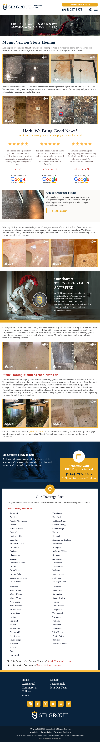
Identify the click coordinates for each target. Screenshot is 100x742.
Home (25, 679)
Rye (11, 651)
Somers (55, 602)
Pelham (13, 624)
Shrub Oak (57, 594)
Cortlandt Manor (17, 562)
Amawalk (14, 513)
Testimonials (57, 683)
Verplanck (56, 624)
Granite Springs (59, 524)
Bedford (13, 532)
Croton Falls (15, 574)
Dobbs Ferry (15, 581)
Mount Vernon (16, 598)
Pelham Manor (16, 628)
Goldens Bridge (59, 521)
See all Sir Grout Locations (49, 665)
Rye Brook (14, 655)
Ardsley (13, 517)
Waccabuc (56, 628)
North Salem (15, 613)
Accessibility (34, 732)
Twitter (45, 704)
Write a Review (90, 9)
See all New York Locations (59, 661)
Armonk (13, 524)
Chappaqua (15, 555)
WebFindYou (56, 738)
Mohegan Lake (59, 581)
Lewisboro (57, 562)
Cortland (13, 559)
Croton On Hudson (18, 578)
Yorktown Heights (60, 643)
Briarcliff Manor (17, 543)
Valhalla (56, 621)
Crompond (14, 566)
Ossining (14, 617)
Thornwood (57, 613)
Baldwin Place (16, 528)
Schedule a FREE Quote (80, 5)
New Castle (15, 602)
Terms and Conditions (62, 732)
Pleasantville (15, 632)
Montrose (14, 586)
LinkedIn (61, 704)
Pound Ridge (15, 640)
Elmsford (56, 517)
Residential (28, 683)
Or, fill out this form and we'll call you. (78, 478)
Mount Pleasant (17, 594)
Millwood (56, 578)
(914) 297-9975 (72, 9)
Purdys (13, 647)
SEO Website (44, 738)
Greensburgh (58, 528)
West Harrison (58, 632)
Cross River (15, 570)
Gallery (26, 691)
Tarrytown (57, 609)
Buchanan (14, 551)
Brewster (14, 540)
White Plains (58, 636)
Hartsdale (56, 536)
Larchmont (57, 559)
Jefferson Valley (59, 551)
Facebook (37, 704)
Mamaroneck (58, 574)
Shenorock (57, 590)
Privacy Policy (46, 732)
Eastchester (57, 513)
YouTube (53, 704)
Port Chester (15, 636)
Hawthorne (57, 543)
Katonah (56, 555)
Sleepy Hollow (59, 598)
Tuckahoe (56, 617)
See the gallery (59, 210)
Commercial (29, 687)
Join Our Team (58, 687)
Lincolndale (57, 566)
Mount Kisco (15, 590)
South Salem (58, 605)
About (25, 695)
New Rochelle (16, 605)
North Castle (15, 609)
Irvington (56, 547)
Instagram (30, 704)
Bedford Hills (16, 536)
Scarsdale (56, 586)
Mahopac (56, 570)
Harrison (56, 532)
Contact (54, 679)
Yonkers (56, 640)
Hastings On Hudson (61, 540)
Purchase (14, 643)
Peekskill (14, 621)
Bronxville (14, 547)
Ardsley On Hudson (18, 521)
